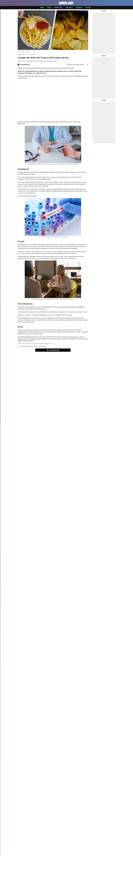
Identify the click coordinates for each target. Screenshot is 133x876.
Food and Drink (25, 346)
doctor (49, 76)
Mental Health (41, 346)
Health (28, 52)
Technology (58, 7)
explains (52, 172)
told (69, 244)
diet (26, 184)
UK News (35, 346)
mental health (25, 322)
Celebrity (79, 7)
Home (19, 52)
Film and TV (69, 7)
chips (35, 246)
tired (25, 78)
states (45, 309)
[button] (87, 64)
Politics (88, 7)
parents (33, 330)
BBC (74, 244)
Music (49, 7)
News (42, 7)
